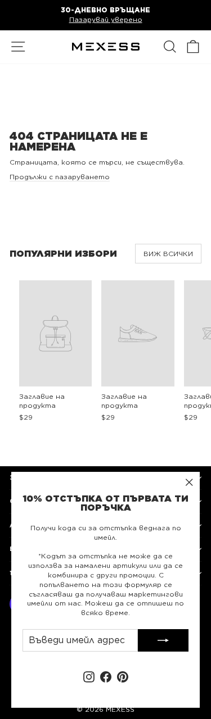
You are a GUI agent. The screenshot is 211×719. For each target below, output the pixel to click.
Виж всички (168, 253)
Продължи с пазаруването (60, 176)
